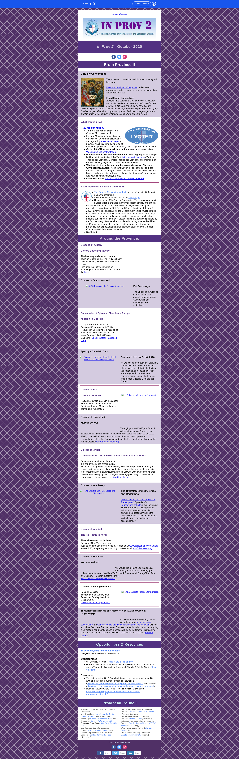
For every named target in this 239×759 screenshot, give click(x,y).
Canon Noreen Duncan (98, 730)
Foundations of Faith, (131, 505)
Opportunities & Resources (119, 644)
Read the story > (120, 477)
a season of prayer (110, 141)
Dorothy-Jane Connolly (131, 735)
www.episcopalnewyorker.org (143, 546)
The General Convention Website (110, 192)
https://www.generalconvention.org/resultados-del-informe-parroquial (120, 686)
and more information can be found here (124, 178)
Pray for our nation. (92, 127)
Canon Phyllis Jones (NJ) (101, 721)
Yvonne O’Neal (134, 719)
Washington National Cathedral (101, 152)
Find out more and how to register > (98, 578)
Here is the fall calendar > (120, 662)
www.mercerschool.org (107, 442)
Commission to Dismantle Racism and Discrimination (123, 625)
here (86, 272)
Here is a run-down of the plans (121, 87)
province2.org (124, 742)
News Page (134, 197)
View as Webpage (119, 14)
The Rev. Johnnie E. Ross (99, 735)
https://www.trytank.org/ (133, 157)
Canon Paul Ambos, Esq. (101, 719)
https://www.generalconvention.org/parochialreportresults (115, 683)
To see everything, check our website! (100, 651)
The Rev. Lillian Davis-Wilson (141, 711)
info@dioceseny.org (142, 548)
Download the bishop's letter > (95, 602)
